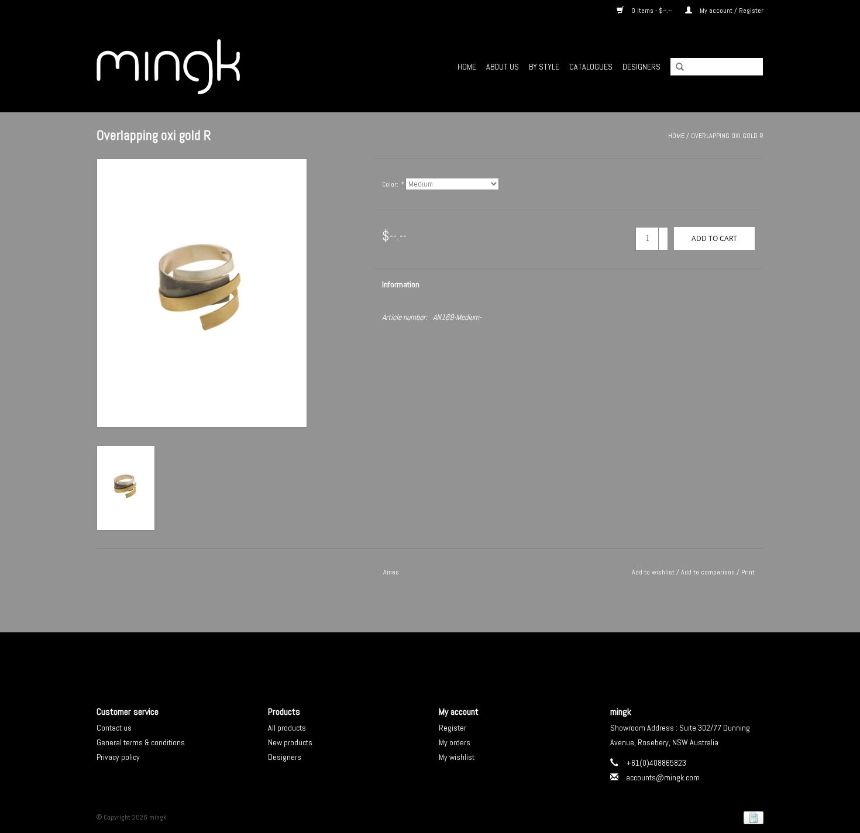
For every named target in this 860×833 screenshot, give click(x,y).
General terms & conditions (141, 742)
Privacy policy (118, 757)
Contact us (114, 727)
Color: (393, 184)
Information (400, 284)
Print (748, 572)
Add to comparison (709, 572)
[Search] (676, 67)
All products (287, 727)
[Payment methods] (751, 817)
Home (466, 66)
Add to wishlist (653, 572)
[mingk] (202, 66)
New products (290, 742)
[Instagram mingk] (450, 659)
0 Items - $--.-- (651, 10)
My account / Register (730, 10)
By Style (544, 66)
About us (502, 66)
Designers (641, 66)
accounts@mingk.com (663, 777)
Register (452, 727)
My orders (454, 742)
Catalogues (591, 66)
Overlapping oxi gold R (727, 135)
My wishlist (456, 757)
